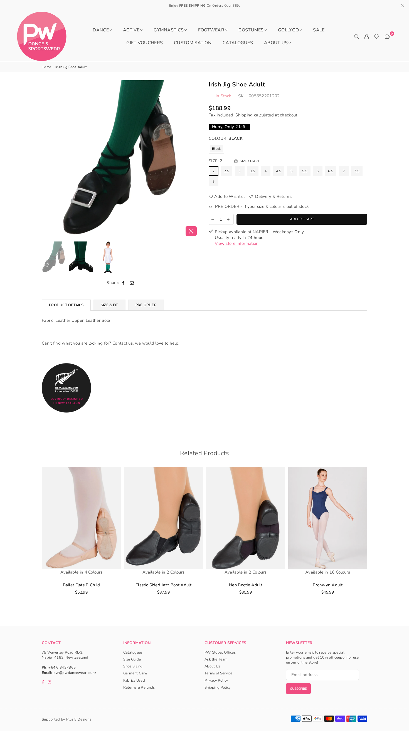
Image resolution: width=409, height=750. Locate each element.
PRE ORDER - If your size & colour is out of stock (261, 206)
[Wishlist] (376, 36)
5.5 (304, 171)
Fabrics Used (134, 680)
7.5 (356, 171)
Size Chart (249, 161)
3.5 (252, 171)
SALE (318, 30)
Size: (234, 161)
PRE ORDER (146, 305)
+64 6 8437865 (62, 667)
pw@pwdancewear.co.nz (74, 672)
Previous (46, 159)
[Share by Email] (132, 283)
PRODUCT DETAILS (66, 305)
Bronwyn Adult (328, 585)
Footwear (211, 30)
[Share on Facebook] (123, 283)
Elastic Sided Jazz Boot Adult (163, 585)
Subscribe (298, 689)
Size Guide (132, 659)
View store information (237, 243)
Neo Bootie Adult (245, 585)
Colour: (226, 138)
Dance (101, 30)
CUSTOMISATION (192, 43)
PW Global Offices (220, 652)
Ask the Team (216, 659)
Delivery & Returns (273, 196)
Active (131, 30)
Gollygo (288, 30)
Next (195, 159)
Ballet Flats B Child (81, 585)
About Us (276, 43)
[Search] (356, 36)
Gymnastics (169, 30)
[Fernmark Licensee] (67, 419)
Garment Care (135, 673)
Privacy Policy (216, 680)
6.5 (330, 171)
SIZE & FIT (109, 305)
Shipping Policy (217, 687)
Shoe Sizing (133, 666)
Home (46, 67)
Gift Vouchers (144, 43)
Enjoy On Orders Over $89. (204, 5)
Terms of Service (218, 673)
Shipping (244, 115)
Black (216, 148)
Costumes (250, 30)
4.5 (278, 171)
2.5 (226, 171)
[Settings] (366, 36)
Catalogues (238, 43)
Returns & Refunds (139, 687)
